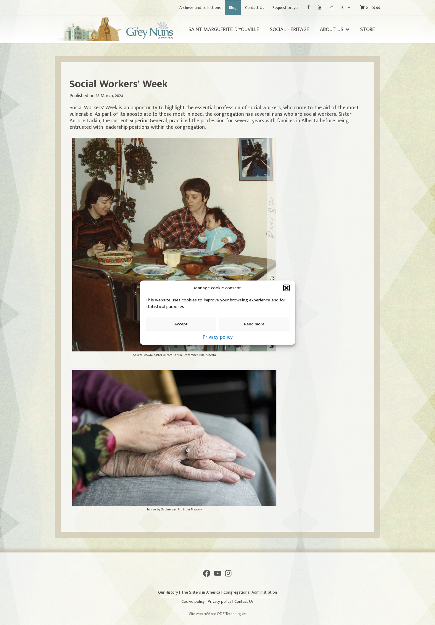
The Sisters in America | (202, 592)
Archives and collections (200, 7)
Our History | (169, 592)
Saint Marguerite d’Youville (223, 29)
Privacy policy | (221, 601)
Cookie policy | (194, 601)
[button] (286, 288)
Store (367, 29)
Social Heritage (289, 29)
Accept (181, 324)
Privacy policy (218, 336)
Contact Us (254, 7)
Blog (233, 7)
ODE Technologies (231, 613)
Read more (254, 324)
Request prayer (286, 7)
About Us (331, 29)
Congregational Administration (250, 592)
